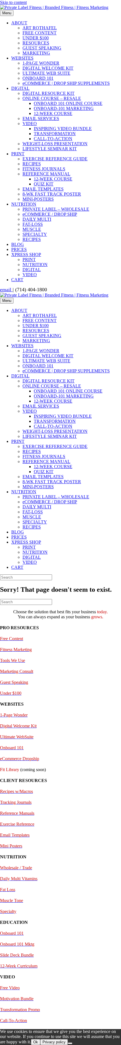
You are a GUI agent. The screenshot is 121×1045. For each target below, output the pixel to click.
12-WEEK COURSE (53, 113)
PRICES (19, 249)
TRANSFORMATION (55, 133)
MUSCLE (32, 229)
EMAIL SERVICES (41, 118)
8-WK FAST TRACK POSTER (52, 194)
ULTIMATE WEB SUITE (46, 73)
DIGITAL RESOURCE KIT (49, 93)
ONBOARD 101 (38, 78)
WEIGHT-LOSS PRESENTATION (55, 143)
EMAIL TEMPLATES (43, 189)
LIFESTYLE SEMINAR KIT (50, 148)
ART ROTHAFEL (40, 27)
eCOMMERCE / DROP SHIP (50, 214)
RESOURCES (36, 43)
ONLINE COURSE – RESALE (52, 98)
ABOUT (19, 22)
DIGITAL (20, 88)
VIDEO (30, 123)
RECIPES (32, 163)
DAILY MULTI (37, 219)
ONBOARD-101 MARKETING (64, 108)
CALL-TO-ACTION (53, 138)
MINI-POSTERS (38, 199)
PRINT (17, 153)
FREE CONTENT (40, 32)
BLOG (17, 244)
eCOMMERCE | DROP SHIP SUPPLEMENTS (66, 83)
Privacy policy (54, 1042)
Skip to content (13, 2)
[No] (70, 1043)
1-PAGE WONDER (41, 63)
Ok (35, 1042)
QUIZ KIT (43, 184)
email (6, 289)
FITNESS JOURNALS (44, 168)
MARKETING (36, 53)
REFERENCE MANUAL (46, 174)
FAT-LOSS (33, 224)
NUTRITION (23, 204)
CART (17, 279)
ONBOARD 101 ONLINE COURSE (68, 103)
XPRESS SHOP (26, 254)
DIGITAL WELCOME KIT (48, 68)
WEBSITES (22, 58)
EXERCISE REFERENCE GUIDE (55, 158)
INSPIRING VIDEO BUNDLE (63, 128)
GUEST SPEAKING (42, 48)
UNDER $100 (36, 38)
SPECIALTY (35, 234)
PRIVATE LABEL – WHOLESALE (56, 209)
